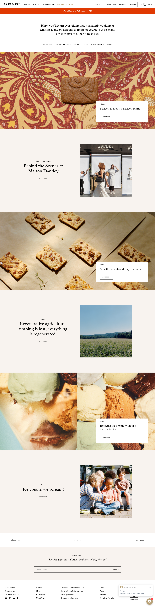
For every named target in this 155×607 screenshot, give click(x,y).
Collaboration (97, 44)
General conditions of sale (72, 587)
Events (103, 594)
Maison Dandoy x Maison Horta (120, 108)
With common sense (65, 4)
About (39, 587)
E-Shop (133, 4)
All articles (47, 44)
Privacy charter (67, 594)
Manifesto (99, 4)
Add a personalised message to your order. (78, 11)
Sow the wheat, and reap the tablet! (121, 269)
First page (15, 540)
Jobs (102, 591)
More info (106, 116)
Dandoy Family (111, 4)
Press (102, 587)
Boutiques (122, 4)
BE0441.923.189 (12, 594)
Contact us (10, 591)
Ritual (76, 44)
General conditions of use (72, 591)
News (85, 44)
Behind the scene (63, 44)
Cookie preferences (69, 598)
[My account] (140, 4)
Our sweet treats (30, 4)
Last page (140, 540)
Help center (10, 587)
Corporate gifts (49, 4)
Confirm (115, 569)
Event (109, 44)
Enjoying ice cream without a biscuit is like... (118, 427)
